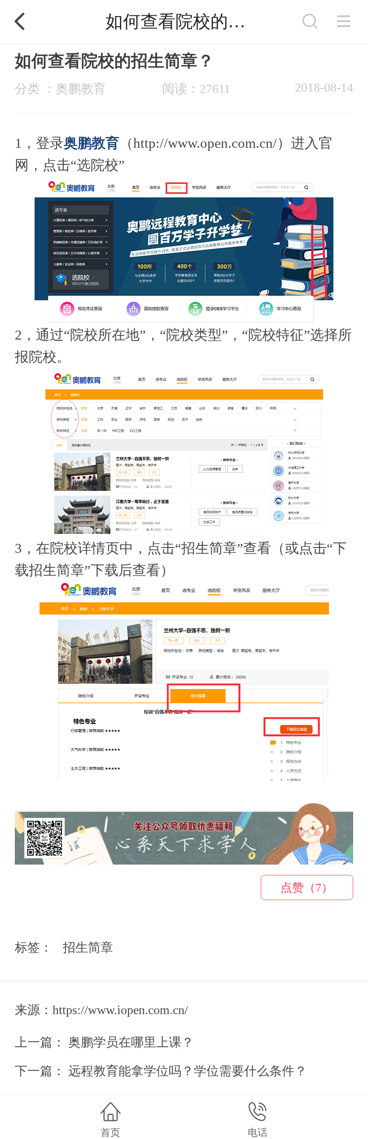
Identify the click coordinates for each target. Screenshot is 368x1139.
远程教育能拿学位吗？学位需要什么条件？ (187, 1071)
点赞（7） (306, 887)
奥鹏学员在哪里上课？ (131, 1042)
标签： (34, 947)
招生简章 (88, 947)
